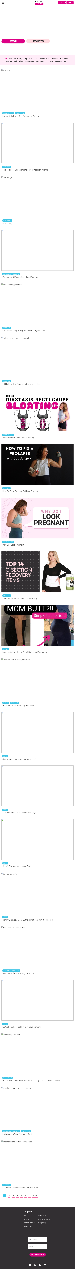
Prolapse (49, 61)
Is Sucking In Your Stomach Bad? (17, 1134)
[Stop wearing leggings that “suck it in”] (37, 732)
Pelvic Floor (18, 61)
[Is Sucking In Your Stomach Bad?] (37, 1107)
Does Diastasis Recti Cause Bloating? (18, 438)
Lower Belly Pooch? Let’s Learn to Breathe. (21, 116)
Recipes (58, 61)
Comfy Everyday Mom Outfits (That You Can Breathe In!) (27, 920)
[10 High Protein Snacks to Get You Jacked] (37, 357)
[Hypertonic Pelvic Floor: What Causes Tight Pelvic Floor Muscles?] (37, 1053)
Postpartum (29, 61)
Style (65, 61)
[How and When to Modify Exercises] (37, 678)
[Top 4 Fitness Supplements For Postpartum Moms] (37, 143)
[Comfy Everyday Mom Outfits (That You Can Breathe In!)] (37, 893)
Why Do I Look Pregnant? (13, 545)
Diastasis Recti (44, 59)
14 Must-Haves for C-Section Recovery (19, 598)
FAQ (25, 1215)
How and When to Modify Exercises (18, 705)
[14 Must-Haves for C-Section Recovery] (37, 571)
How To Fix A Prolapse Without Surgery (20, 491)
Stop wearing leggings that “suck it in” (19, 759)
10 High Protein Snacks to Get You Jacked (21, 384)
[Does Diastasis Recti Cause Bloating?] (37, 410)
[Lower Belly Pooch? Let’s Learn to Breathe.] (37, 89)
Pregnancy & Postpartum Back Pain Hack (20, 277)
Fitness (55, 59)
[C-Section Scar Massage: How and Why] (37, 1160)
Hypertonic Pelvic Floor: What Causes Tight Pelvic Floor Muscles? (31, 1080)
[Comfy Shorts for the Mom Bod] (37, 839)
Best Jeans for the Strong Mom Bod (18, 973)
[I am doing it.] (37, 196)
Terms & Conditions (44, 1219)
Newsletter (38, 41)
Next (35, 1196)
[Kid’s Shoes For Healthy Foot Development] (37, 1000)
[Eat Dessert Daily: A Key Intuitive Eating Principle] (37, 303)
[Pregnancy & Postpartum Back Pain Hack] (37, 250)
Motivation (64, 59)
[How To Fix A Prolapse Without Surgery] (37, 464)
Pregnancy (40, 61)
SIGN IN (70, 3)
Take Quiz (62, 3)
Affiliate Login (28, 1226)
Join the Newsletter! (37, 1254)
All (6, 59)
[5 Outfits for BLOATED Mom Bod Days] (37, 785)
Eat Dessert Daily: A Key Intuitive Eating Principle (23, 330)
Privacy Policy (42, 1223)
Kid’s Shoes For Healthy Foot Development (21, 1027)
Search (13, 41)
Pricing (26, 1219)
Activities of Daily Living (18, 59)
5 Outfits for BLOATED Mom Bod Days (19, 813)
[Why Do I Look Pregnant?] (37, 518)
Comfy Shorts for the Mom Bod (16, 866)
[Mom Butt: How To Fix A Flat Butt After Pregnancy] (37, 625)
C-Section (33, 59)
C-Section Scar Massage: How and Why (20, 1188)
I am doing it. (8, 223)
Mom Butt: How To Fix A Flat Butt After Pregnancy (24, 652)
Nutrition (9, 61)
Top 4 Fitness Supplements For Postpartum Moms (25, 170)
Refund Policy (42, 1215)
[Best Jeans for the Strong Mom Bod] (37, 946)
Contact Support (29, 1223)
